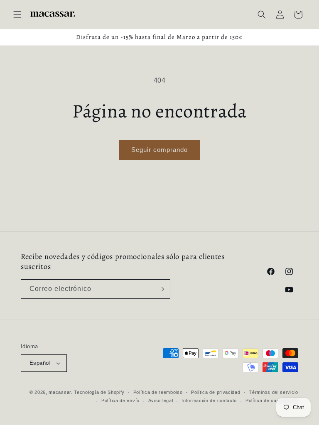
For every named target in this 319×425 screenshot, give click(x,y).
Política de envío (120, 400)
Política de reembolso (158, 392)
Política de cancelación (271, 400)
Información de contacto (209, 400)
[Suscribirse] (161, 289)
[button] (17, 14)
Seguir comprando (159, 149)
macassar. (60, 392)
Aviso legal (160, 400)
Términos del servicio (273, 392)
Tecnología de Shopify (99, 392)
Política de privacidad (215, 392)
